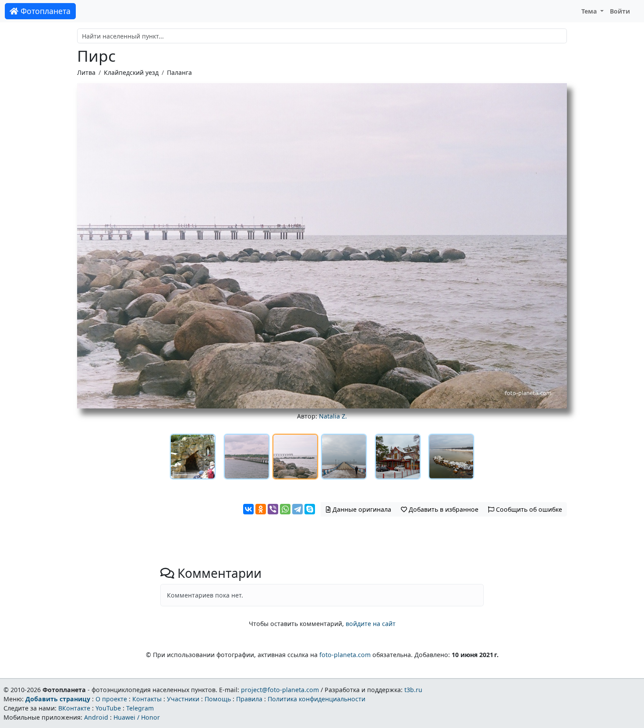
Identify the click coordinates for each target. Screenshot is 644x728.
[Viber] (273, 509)
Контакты (147, 699)
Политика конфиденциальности (316, 699)
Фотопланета (44, 11)
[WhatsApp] (285, 509)
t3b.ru (413, 690)
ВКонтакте (74, 708)
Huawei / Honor (136, 717)
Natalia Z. (333, 416)
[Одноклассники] (260, 509)
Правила (249, 699)
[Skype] (309, 509)
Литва (86, 72)
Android (96, 717)
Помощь (218, 699)
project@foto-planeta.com (280, 690)
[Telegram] (297, 509)
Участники (183, 699)
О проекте (111, 699)
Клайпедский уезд (131, 72)
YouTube (108, 708)
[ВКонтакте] (248, 509)
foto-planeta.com (345, 655)
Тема (590, 11)
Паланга (179, 72)
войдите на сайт (371, 623)
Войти (620, 11)
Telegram (140, 708)
